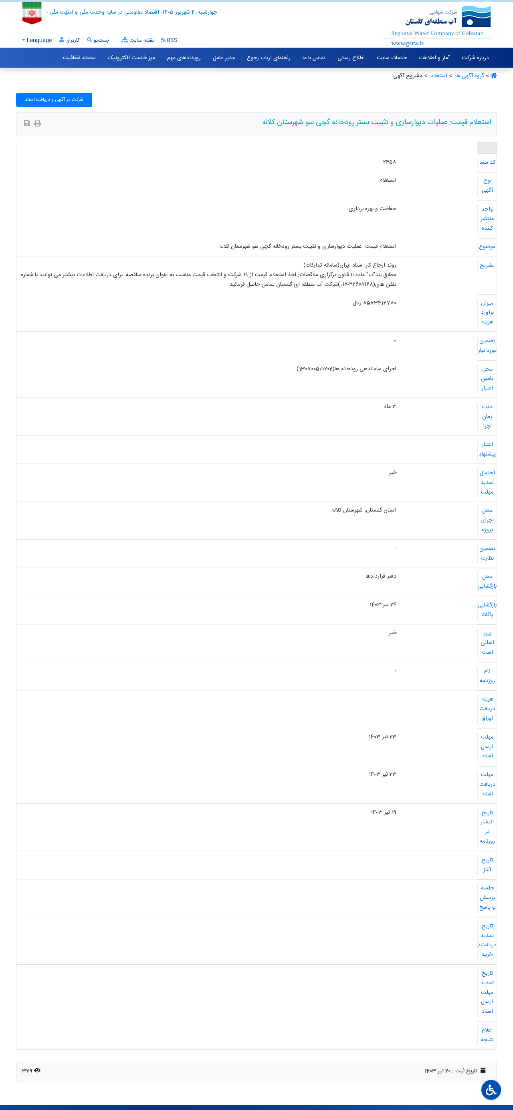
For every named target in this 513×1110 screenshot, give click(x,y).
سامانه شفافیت (79, 58)
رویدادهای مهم (184, 58)
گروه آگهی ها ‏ (469, 76)
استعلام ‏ (438, 76)
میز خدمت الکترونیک (131, 58)
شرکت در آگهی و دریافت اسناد (54, 100)
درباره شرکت (475, 58)
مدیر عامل (224, 58)
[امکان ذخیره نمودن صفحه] (27, 124)
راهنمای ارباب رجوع (269, 58)
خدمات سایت (392, 58)
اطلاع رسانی (351, 58)
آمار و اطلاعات (434, 58)
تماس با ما (314, 58)
